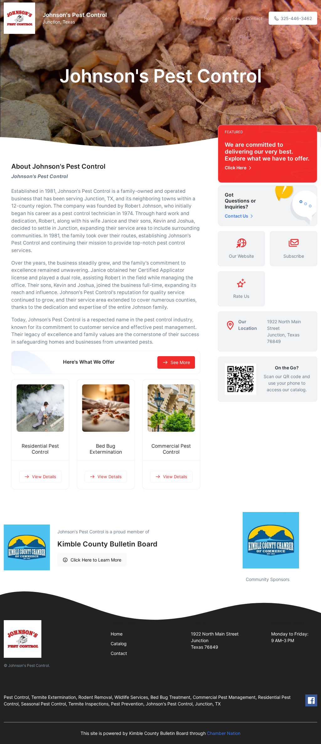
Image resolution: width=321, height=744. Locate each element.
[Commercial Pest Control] (171, 408)
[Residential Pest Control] (40, 408)
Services (231, 18)
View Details (44, 476)
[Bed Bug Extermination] (105, 408)
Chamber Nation (223, 733)
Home (210, 18)
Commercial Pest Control (171, 449)
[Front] (21, 18)
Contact (254, 18)
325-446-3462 (295, 18)
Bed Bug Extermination (106, 449)
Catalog (119, 643)
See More (180, 362)
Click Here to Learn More (96, 559)
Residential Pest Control (40, 449)
